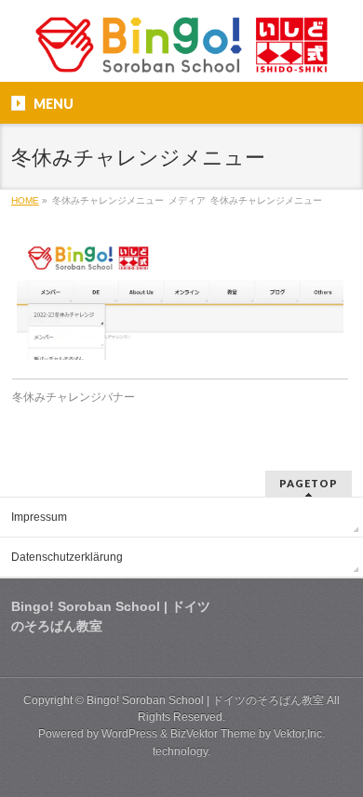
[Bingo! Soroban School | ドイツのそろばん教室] (181, 51)
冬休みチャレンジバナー (73, 397)
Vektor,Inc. (299, 733)
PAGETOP (308, 483)
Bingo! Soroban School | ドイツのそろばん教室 (205, 700)
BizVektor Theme (213, 733)
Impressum (39, 517)
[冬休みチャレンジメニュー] (180, 297)
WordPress (129, 733)
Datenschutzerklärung (67, 557)
